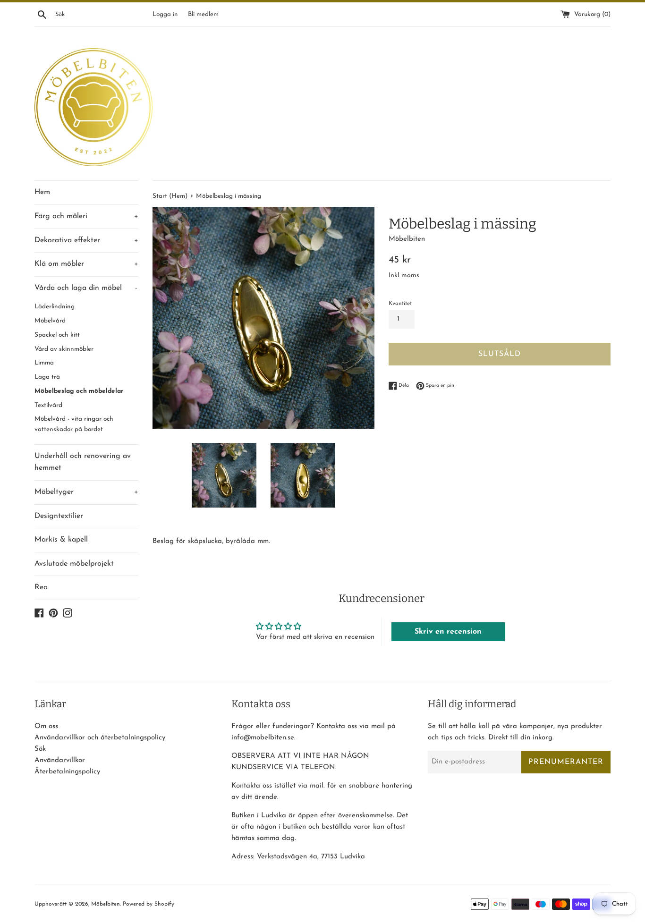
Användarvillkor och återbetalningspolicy (99, 737)
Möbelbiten (105, 904)
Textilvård (48, 405)
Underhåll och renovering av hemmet (82, 462)
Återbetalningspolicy (67, 771)
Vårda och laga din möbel (85, 288)
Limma (44, 363)
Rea (41, 587)
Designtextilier (58, 516)
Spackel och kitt (57, 335)
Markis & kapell (61, 539)
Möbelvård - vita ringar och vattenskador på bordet (73, 424)
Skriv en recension (448, 632)
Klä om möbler (86, 264)
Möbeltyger (86, 492)
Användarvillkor (59, 760)
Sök (40, 749)
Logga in (165, 14)
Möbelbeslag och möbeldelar (79, 391)
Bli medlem (203, 14)
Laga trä (47, 377)
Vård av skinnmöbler (63, 349)
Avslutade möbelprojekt (74, 564)
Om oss (46, 726)
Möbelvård (50, 321)
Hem (42, 192)
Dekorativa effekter (86, 240)
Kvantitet (400, 303)
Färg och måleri (86, 216)
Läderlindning (54, 307)
